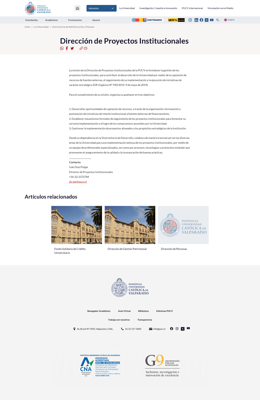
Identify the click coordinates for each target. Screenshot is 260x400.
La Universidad (127, 8)
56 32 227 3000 (133, 328)
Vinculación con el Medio (220, 8)
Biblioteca (143, 311)
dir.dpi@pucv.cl (78, 181)
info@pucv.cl (159, 328)
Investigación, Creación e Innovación (158, 8)
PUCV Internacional (192, 8)
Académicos (51, 20)
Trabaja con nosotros (119, 319)
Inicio (27, 26)
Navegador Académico (98, 311)
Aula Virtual (124, 311)
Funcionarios (75, 20)
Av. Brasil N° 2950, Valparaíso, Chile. (95, 328)
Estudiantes (31, 20)
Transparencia (145, 319)
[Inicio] (77, 8)
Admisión (94, 8)
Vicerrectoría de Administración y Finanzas (73, 26)
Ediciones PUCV (164, 311)
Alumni (96, 20)
